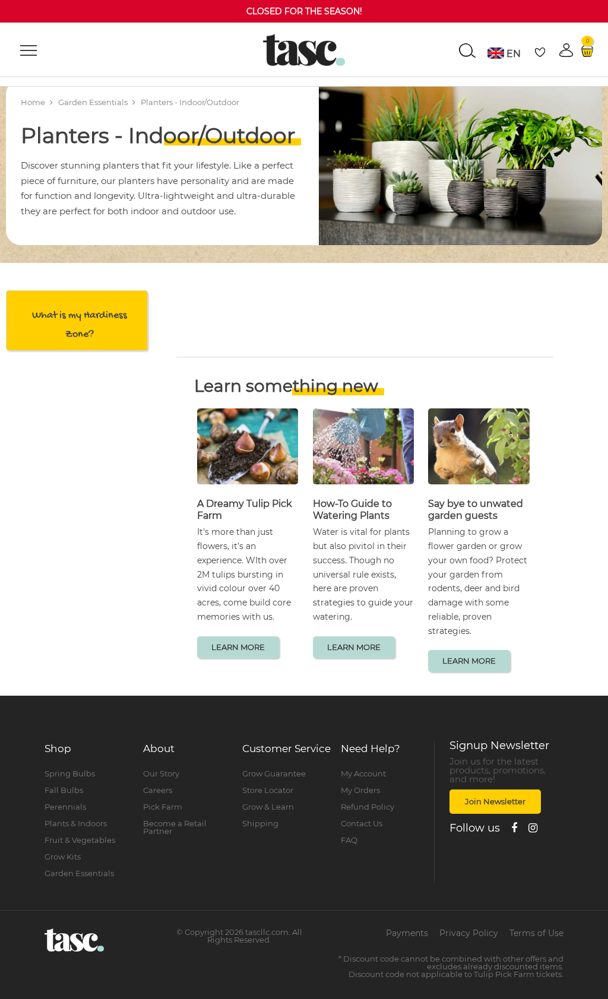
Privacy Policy (468, 933)
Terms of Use (536, 933)
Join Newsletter (495, 801)
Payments (407, 933)
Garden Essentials (93, 102)
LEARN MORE (238, 647)
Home (33, 102)
